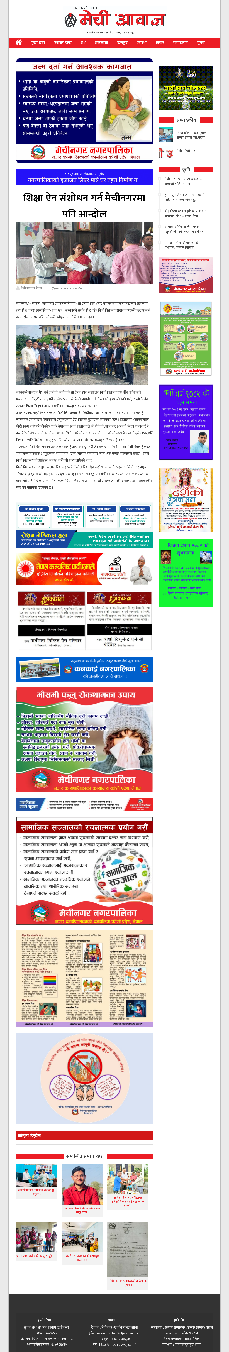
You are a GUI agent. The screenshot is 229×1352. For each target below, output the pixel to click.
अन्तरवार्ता (101, 43)
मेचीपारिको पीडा (186, 151)
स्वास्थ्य (142, 43)
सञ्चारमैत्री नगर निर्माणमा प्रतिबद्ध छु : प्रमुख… (37, 1192)
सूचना (201, 43)
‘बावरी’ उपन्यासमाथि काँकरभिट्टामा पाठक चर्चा (82, 1258)
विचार (160, 43)
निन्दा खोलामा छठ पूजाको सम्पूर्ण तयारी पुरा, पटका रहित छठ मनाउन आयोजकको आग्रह (192, 140)
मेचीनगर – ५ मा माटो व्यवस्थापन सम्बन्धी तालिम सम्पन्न (184, 182)
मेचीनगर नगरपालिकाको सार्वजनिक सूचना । (128, 1283)
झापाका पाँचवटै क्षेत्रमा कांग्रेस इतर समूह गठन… (83, 1210)
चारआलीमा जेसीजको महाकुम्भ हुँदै (34, 1256)
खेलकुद (122, 43)
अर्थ (83, 43)
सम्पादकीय (180, 43)
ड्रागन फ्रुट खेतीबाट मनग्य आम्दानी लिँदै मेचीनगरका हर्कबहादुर (184, 197)
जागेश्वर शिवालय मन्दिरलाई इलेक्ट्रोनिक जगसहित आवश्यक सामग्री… (128, 1202)
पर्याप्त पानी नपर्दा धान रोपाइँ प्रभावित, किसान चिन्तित (181, 245)
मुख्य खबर (38, 43)
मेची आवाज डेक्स (31, 288)
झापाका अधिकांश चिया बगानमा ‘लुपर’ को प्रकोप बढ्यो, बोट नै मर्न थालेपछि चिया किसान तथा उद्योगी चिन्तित (184, 234)
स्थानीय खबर (63, 43)
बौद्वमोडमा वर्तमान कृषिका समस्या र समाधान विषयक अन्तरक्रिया (186, 213)
